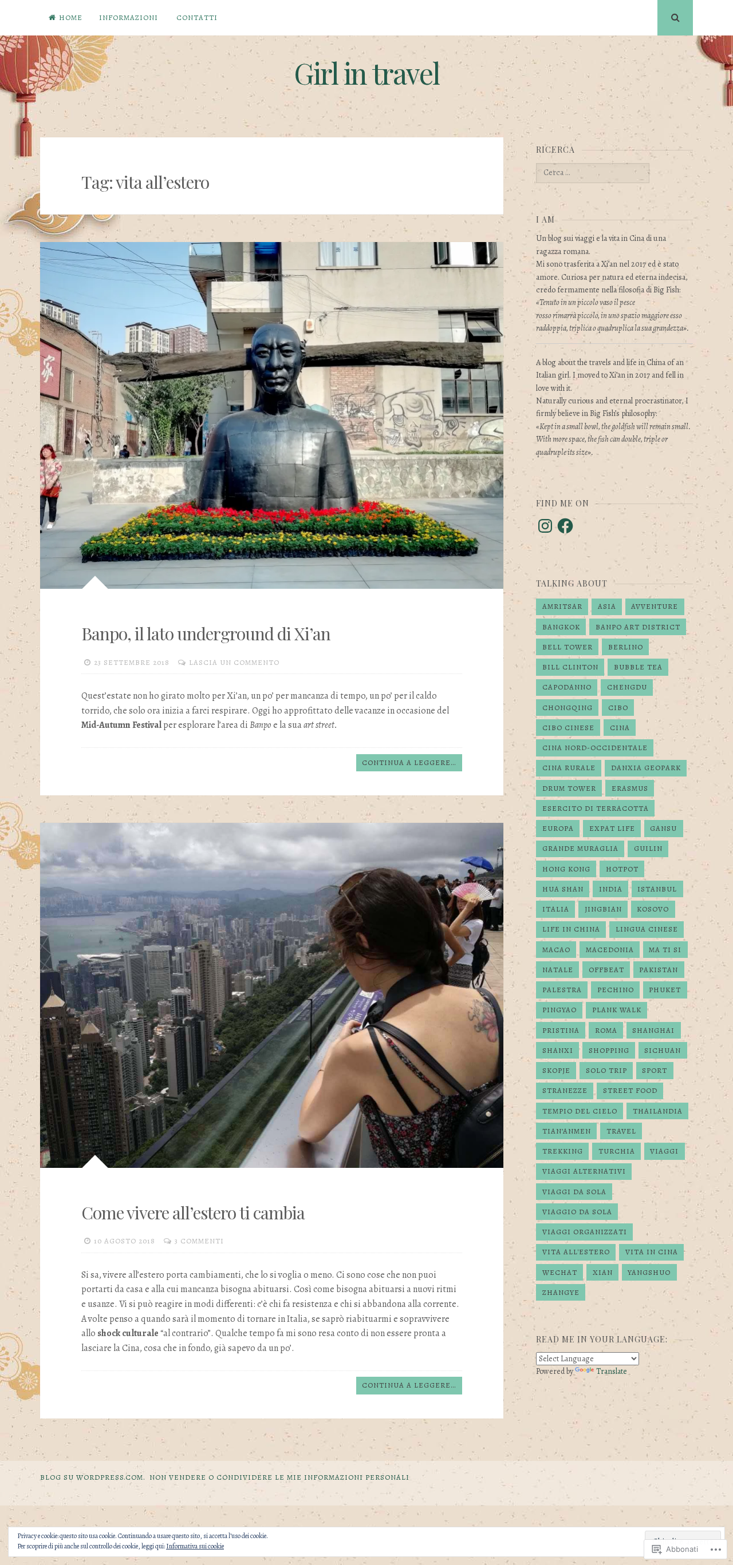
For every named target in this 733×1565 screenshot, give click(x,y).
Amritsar (562, 606)
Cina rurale (569, 767)
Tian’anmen (566, 1131)
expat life (612, 828)
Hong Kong (566, 869)
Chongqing (567, 707)
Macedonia (610, 949)
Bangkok (561, 627)
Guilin (648, 848)
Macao (556, 949)
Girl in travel (366, 73)
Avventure (654, 606)
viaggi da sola (574, 1191)
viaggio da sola (577, 1212)
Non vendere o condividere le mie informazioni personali (279, 1477)
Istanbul (657, 889)
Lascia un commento (234, 662)
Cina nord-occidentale (595, 747)
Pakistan (658, 969)
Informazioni (128, 17)
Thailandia (658, 1111)
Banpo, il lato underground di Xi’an (205, 633)
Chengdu (627, 687)
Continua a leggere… (409, 762)
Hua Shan (563, 889)
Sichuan (662, 1050)
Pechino (615, 990)
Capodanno (567, 687)
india (610, 889)
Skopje (556, 1070)
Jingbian (603, 909)
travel (621, 1131)
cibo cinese (568, 727)
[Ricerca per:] (592, 172)
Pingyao (559, 1010)
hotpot (622, 869)
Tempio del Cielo (579, 1111)
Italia (555, 909)
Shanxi (557, 1050)
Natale (557, 969)
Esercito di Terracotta (595, 808)
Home (70, 17)
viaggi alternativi (584, 1171)
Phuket (665, 990)
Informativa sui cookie (195, 1546)
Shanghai (653, 1030)
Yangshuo (649, 1272)
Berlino (625, 647)
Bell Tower (567, 647)
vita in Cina (651, 1252)
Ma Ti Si (665, 949)
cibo (618, 707)
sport (654, 1070)
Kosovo (653, 909)
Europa (558, 828)
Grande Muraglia (580, 848)
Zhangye (561, 1292)
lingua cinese (647, 929)
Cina (620, 727)
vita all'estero (576, 1252)
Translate (611, 1371)
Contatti (197, 17)
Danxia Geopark (646, 767)
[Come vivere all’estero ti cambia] (271, 995)
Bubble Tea (638, 667)
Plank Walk (616, 1010)
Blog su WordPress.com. (92, 1477)
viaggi (664, 1151)
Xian (603, 1272)
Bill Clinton (570, 667)
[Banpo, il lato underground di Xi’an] (271, 415)
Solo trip (606, 1070)
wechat (559, 1272)
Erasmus (630, 788)
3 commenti (199, 1241)
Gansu (663, 828)
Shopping (609, 1050)
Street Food (630, 1090)
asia (607, 606)
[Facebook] (565, 526)
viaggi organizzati (584, 1232)
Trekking (562, 1151)
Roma (606, 1030)
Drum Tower (569, 788)
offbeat (606, 969)
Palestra (562, 990)
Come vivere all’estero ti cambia (193, 1212)
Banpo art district (638, 627)
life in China (571, 929)
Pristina (561, 1030)
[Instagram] (545, 526)
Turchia (616, 1151)
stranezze (565, 1090)
